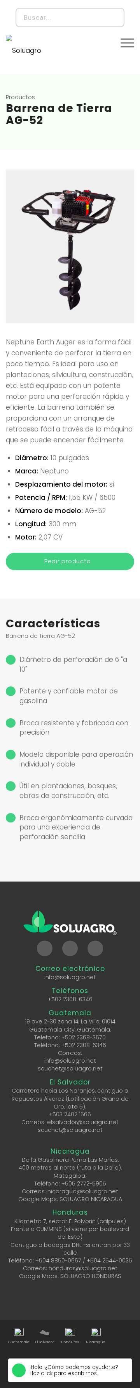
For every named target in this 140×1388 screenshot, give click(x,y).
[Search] (113, 17)
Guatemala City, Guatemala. (70, 1030)
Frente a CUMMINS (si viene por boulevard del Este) (70, 1233)
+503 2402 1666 (70, 1114)
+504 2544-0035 (109, 1260)
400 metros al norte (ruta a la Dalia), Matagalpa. (70, 1171)
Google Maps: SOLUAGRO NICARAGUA (70, 1199)
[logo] (33, 50)
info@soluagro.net (70, 977)
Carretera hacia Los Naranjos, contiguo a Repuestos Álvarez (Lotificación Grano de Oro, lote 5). (70, 1098)
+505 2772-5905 (83, 1183)
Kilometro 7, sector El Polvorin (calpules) (70, 1221)
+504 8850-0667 (58, 1260)
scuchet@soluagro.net (70, 1068)
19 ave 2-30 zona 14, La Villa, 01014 (70, 1021)
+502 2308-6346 (70, 999)
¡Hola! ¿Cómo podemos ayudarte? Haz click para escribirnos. (74, 1370)
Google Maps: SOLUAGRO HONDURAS (70, 1276)
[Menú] (127, 42)
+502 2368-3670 (83, 1037)
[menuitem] (127, 42)
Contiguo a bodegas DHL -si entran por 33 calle (70, 1249)
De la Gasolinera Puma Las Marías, (70, 1160)
